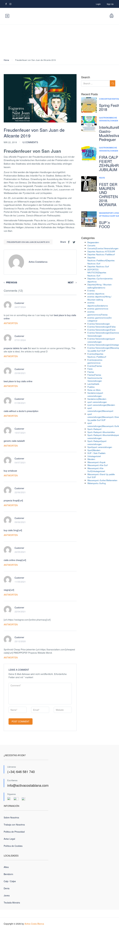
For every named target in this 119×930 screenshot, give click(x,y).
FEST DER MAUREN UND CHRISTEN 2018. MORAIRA (108, 194)
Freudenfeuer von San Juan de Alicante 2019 (28, 242)
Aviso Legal (9, 838)
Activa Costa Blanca (34, 923)
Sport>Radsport (94, 429)
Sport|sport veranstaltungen (99, 447)
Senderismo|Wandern (96, 398)
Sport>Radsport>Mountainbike (101, 432)
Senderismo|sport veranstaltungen (95, 394)
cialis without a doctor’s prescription (21, 411)
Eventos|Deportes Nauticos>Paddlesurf (96, 355)
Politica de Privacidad (14, 831)
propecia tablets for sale (15, 348)
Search (85, 77)
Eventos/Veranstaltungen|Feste (101, 329)
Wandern (91, 459)
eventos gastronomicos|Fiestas (97, 313)
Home (6, 60)
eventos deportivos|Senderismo (97, 304)
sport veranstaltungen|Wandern (101, 404)
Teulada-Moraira (12, 902)
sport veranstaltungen (97, 402)
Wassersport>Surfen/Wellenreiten (102, 480)
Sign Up (110, 4)
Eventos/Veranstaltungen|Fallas (101, 326)
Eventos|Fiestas (94, 365)
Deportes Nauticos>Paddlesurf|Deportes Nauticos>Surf (101, 260)
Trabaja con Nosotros (14, 824)
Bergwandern (93, 242)
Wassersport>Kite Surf (97, 465)
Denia (6, 888)
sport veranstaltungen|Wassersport (100, 410)
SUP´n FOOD (104, 224)
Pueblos (91, 386)
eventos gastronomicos (97, 308)
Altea (6, 867)
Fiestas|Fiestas (94, 374)
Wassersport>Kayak (96, 462)
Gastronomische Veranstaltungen (108, 119)
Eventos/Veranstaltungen (98, 323)
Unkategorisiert (94, 456)
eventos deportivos (95, 293)
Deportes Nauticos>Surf (98, 266)
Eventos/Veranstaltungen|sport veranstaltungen (101, 340)
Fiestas (90, 371)
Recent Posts (89, 94)
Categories (88, 237)
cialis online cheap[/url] (15, 560)
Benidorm (8, 874)
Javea (7, 895)
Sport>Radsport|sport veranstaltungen (96, 443)
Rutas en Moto (94, 389)
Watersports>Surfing (96, 483)
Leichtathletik (93, 383)
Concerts (91, 245)
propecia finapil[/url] (13, 500)
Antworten (11, 323)
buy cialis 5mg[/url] (13, 530)
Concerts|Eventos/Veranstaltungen (102, 248)
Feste (102, 177)
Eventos (91, 290)
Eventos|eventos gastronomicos (94, 361)
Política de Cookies (13, 845)
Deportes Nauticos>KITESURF (101, 251)
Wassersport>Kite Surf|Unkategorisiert (96, 470)
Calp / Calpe (10, 881)
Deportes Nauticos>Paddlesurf (101, 254)
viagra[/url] (9, 589)
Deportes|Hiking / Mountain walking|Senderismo (99, 286)
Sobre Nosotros (11, 817)
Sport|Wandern (93, 450)
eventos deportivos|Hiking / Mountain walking (99, 298)
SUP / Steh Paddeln (96, 453)
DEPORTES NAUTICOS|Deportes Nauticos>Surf (96, 272)
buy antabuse (10, 470)
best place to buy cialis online (18, 381)
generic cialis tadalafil (14, 440)
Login (98, 4)
